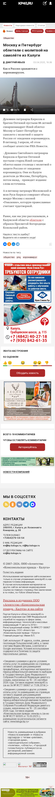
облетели (35, 220)
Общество (9, 38)
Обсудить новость (27, 373)
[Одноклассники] (9, 244)
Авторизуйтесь (27, 447)
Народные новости (25, 25)
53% (23, 363)
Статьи (41, 25)
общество (9, 257)
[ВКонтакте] (5, 244)
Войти (50, 3)
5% (35, 363)
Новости (8, 25)
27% (47, 363)
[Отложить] (25, 110)
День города (22, 31)
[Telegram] (18, 244)
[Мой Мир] (13, 244)
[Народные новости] (45, 3)
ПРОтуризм (37, 31)
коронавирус (30, 257)
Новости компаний (16, 471)
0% (5, 363)
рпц (19, 257)
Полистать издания (13, 572)
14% (10, 363)
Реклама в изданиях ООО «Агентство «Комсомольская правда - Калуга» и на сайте (24, 605)
